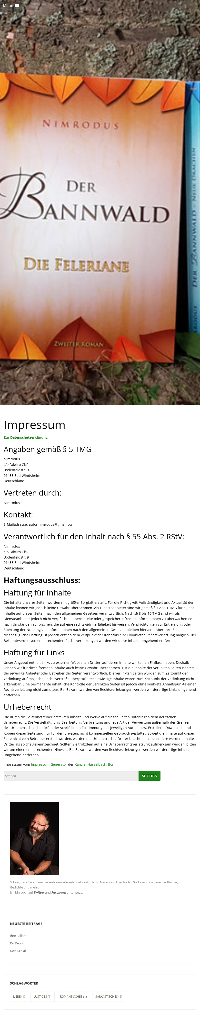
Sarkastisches (108, 996)
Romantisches (73, 996)
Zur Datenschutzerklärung (26, 437)
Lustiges (42, 996)
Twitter (39, 892)
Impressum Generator (49, 764)
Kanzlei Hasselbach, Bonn (96, 764)
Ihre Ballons (18, 935)
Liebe (19, 996)
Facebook (58, 892)
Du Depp (16, 943)
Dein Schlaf (18, 951)
